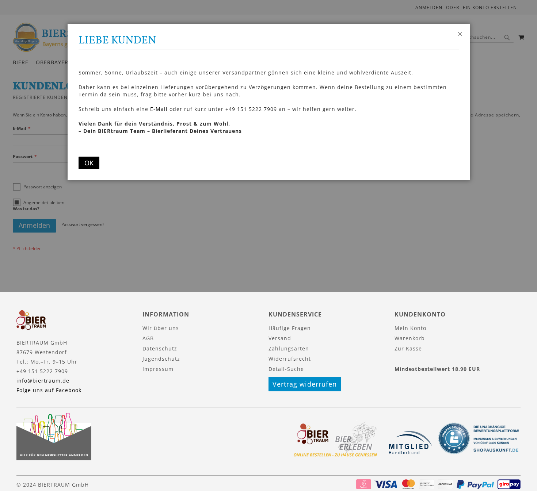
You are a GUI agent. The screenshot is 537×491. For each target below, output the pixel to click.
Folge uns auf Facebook (48, 390)
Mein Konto (410, 328)
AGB (148, 338)
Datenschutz (159, 348)
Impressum (158, 368)
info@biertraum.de (42, 380)
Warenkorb (410, 338)
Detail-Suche (286, 368)
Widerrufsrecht (289, 358)
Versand (279, 338)
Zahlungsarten (288, 348)
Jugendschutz (161, 358)
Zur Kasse (408, 348)
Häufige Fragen (289, 328)
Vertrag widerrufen (305, 384)
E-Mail (159, 109)
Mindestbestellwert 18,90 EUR (437, 368)
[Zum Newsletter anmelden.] (53, 458)
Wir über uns (160, 328)
